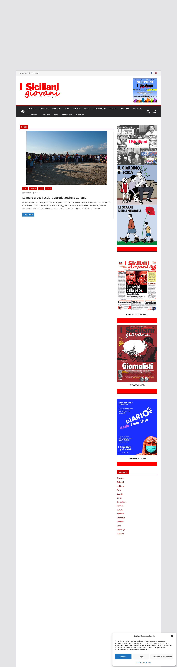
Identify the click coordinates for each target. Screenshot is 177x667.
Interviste (45, 114)
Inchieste (56, 109)
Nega (141, 656)
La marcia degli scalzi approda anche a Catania (54, 198)
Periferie (113, 109)
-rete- (25, 188)
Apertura (137, 109)
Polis (67, 109)
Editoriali (44, 109)
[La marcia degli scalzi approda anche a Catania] (66, 158)
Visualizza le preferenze (162, 656)
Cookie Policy (140, 662)
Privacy (148, 662)
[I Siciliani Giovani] (23, 112)
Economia (32, 114)
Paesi (56, 114)
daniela (37, 193)
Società (76, 109)
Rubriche (80, 114)
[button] (172, 636)
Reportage (67, 114)
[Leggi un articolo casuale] (154, 112)
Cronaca (32, 109)
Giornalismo (100, 109)
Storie (87, 109)
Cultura (125, 109)
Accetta (123, 656)
